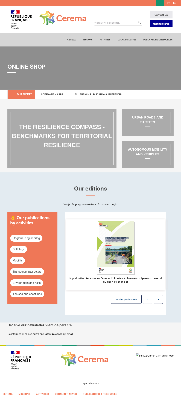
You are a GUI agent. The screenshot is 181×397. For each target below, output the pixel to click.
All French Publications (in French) (98, 94)
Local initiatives (127, 39)
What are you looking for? (107, 22)
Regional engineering (26, 238)
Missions (87, 39)
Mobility (17, 260)
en (174, 2)
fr (168, 2)
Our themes (24, 94)
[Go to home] (61, 15)
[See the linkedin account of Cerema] (143, 3)
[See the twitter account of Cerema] (148, 3)
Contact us (161, 14)
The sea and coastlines (27, 294)
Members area (161, 23)
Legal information (90, 383)
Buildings (19, 249)
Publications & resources (158, 39)
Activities (105, 39)
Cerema (71, 39)
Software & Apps (52, 94)
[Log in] (160, 3)
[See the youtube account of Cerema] (153, 3)
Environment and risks (27, 283)
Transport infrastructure (27, 271)
